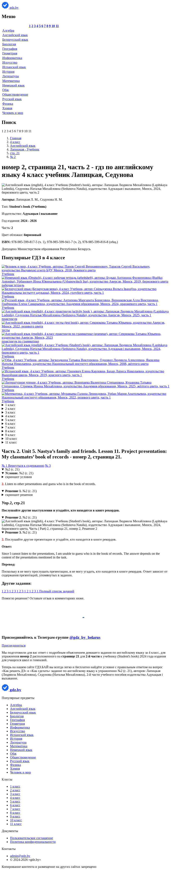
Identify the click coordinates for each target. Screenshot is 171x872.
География (9, 49)
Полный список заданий (56, 591)
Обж (5, 90)
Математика (11, 81)
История (8, 71)
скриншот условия (18, 477)
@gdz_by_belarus (84, 637)
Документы (10, 831)
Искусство (9, 62)
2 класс (10, 408)
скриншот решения (19, 495)
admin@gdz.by (20, 856)
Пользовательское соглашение (31, 838)
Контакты (9, 849)
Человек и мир (12, 113)
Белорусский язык (15, 39)
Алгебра (8, 30)
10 (53, 26)
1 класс (10, 405)
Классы (7, 779)
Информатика (12, 58)
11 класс (11, 442)
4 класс (10, 416)
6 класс (10, 423)
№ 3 (48, 465)
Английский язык (15, 35)
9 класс (10, 435)
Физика (7, 103)
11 (57, 26)
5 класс (10, 420)
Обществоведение (15, 94)
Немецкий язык (13, 85)
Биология (9, 44)
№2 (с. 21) (12, 469)
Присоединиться (13, 645)
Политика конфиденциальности (33, 842)
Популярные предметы (18, 698)
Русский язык (12, 99)
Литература (10, 76)
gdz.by (14, 7)
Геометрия (9, 53)
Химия (7, 108)
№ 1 (5, 465)
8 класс (10, 431)
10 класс (11, 438)
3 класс (10, 412)
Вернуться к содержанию (26, 465)
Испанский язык (14, 67)
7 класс (10, 427)
